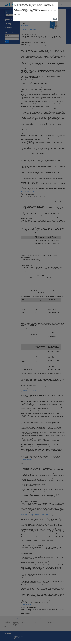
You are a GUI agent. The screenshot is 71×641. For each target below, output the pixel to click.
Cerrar (54, 18)
